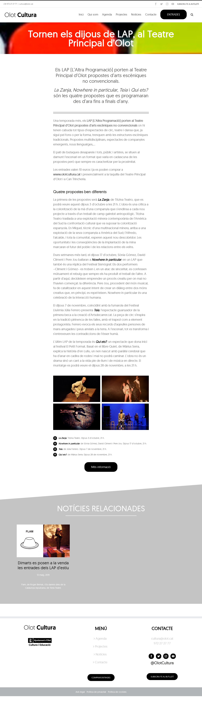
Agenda (101, 638)
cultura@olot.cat (162, 638)
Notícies (101, 654)
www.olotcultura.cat (66, 174)
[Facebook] (151, 656)
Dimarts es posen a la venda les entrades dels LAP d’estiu (43, 565)
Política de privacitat (96, 691)
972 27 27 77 (162, 643)
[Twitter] (158, 656)
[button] (192, 14)
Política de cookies (117, 691)
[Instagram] (166, 656)
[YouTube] (173, 656)
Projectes (101, 646)
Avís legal (80, 691)
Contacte (101, 662)
